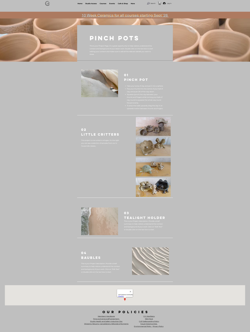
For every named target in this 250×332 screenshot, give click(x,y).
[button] (160, 3)
